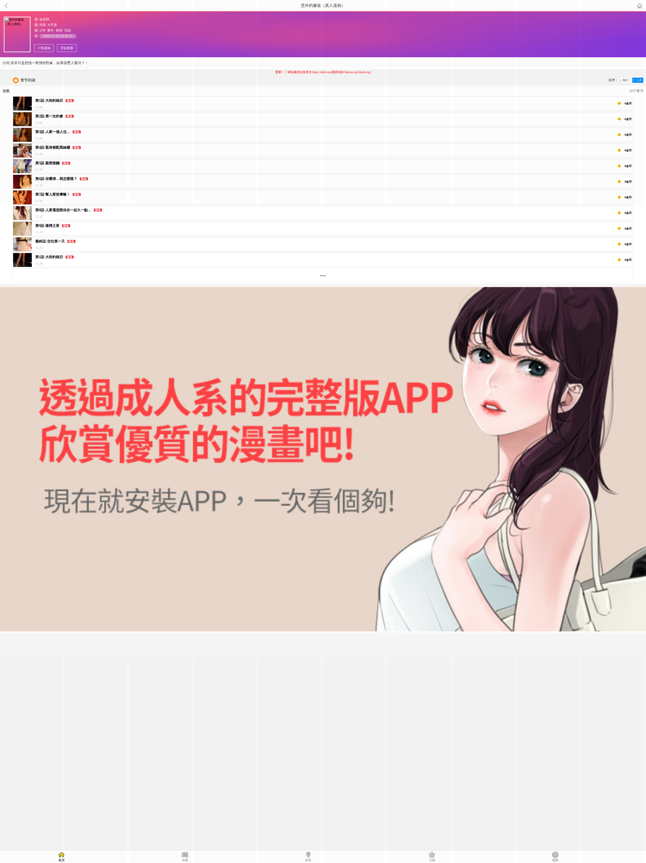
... (323, 273)
